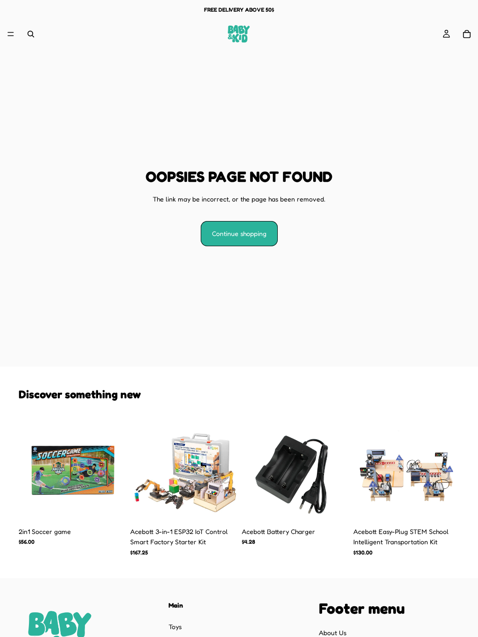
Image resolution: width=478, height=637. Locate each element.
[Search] (31, 34)
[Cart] (467, 34)
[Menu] (10, 34)
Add (118, 508)
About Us (332, 633)
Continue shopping (239, 233)
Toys (175, 626)
